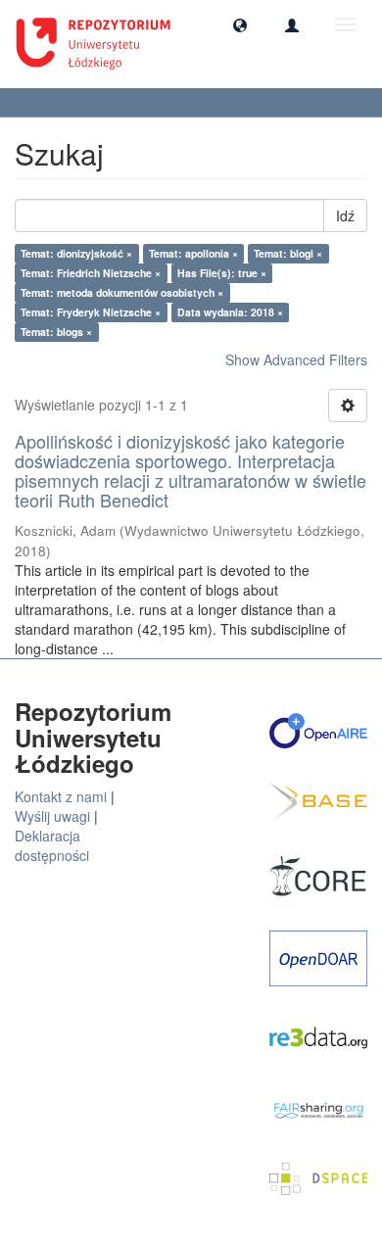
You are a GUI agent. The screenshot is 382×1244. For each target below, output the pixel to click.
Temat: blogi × (288, 253)
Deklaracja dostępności (52, 845)
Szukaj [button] (49, 102)
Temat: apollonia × (193, 253)
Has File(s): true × (221, 272)
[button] (240, 24)
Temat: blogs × (56, 331)
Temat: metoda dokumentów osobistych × (122, 292)
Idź (345, 215)
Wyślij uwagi (52, 816)
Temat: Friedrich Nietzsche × (91, 272)
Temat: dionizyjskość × (76, 253)
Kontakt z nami (61, 796)
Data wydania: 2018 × (230, 312)
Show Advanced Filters (296, 359)
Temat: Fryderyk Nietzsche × (91, 312)
